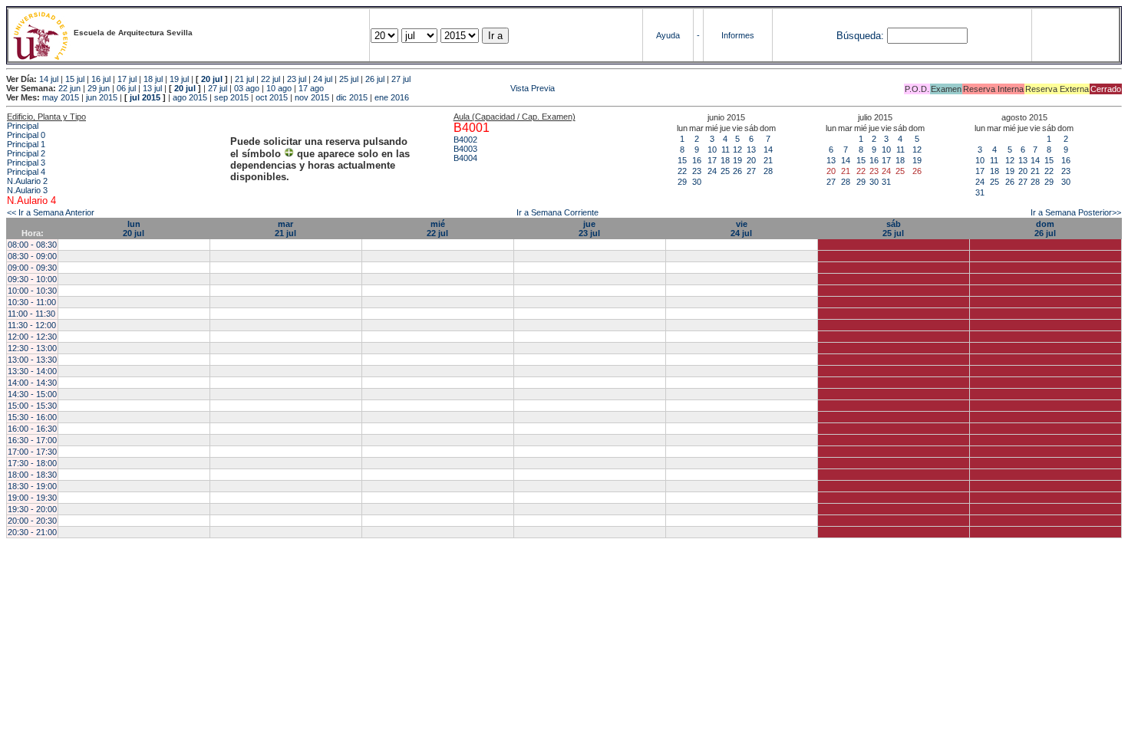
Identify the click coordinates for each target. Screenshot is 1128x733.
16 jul (100, 79)
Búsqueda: (860, 35)
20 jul (212, 79)
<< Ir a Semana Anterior (50, 212)
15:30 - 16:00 (32, 417)
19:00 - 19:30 (32, 497)
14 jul (48, 79)
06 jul (126, 88)
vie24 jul (741, 228)
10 (712, 149)
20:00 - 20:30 (32, 520)
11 (725, 149)
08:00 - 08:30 (32, 244)
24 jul (322, 79)
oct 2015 (272, 97)
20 (751, 160)
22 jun (69, 88)
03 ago (246, 88)
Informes (737, 35)
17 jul (127, 79)
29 (682, 181)
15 (682, 160)
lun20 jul (133, 228)
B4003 (465, 148)
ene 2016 (391, 97)
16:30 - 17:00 (32, 440)
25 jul (348, 79)
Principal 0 (26, 135)
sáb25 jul (893, 228)
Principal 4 (26, 171)
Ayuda (668, 35)
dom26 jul (1045, 228)
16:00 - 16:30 (32, 428)
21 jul (244, 79)
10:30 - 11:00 (32, 302)
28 (768, 171)
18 (725, 160)
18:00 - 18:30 (32, 474)
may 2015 (60, 97)
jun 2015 (101, 97)
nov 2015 (312, 97)
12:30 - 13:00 (32, 348)
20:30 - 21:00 (32, 532)
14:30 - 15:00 (32, 394)
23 (696, 171)
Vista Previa (440, 88)
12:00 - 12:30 (32, 336)
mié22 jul (437, 228)
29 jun (98, 88)
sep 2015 (231, 97)
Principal (22, 125)
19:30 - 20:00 (32, 509)
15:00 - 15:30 (32, 405)
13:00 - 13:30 (32, 359)
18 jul (153, 79)
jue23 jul (589, 228)
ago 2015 (190, 97)
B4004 (465, 158)
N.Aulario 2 (27, 181)
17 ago (311, 88)
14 (768, 149)
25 (725, 171)
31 (886, 181)
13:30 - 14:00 (32, 371)
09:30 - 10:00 (32, 279)
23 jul (296, 79)
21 (768, 160)
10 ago (279, 88)
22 (682, 171)
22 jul (270, 79)
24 (712, 171)
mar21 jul (285, 228)
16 (696, 160)
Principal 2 (26, 153)
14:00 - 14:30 (32, 382)
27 (751, 171)
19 (737, 160)
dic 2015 (352, 97)
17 (712, 160)
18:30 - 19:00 (32, 486)
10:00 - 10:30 (32, 290)
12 (737, 149)
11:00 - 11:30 (31, 313)
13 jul (152, 88)
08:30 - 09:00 (32, 256)
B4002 (465, 139)
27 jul (401, 79)
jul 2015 (145, 97)
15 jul (74, 79)
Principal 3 (26, 162)
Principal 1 (26, 144)
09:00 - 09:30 (32, 267)
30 (696, 181)
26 (737, 171)
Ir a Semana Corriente (557, 212)
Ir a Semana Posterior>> (1076, 212)
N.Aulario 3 (27, 190)
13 (751, 149)
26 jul (374, 79)
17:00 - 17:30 (32, 451)
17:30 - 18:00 (32, 463)
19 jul (179, 79)
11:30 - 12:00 (32, 325)
